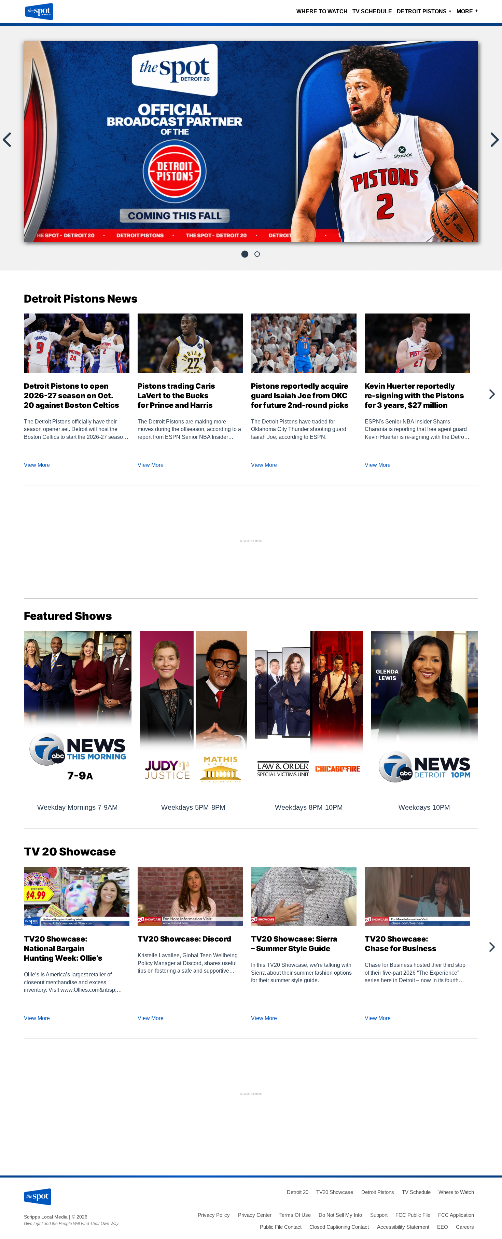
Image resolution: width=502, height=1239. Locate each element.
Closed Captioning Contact (339, 1227)
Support (379, 1215)
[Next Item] (491, 394)
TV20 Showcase (334, 1192)
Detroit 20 (297, 1192)
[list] (251, 141)
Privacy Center (254, 1215)
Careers (465, 1227)
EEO (442, 1227)
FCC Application (456, 1215)
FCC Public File (412, 1215)
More (467, 11)
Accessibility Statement (403, 1227)
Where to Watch (322, 11)
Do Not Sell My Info (340, 1215)
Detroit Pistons (424, 11)
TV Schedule (372, 11)
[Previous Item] (10, 394)
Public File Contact (281, 1227)
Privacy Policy (214, 1215)
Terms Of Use (295, 1215)
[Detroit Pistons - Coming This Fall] (251, 144)
